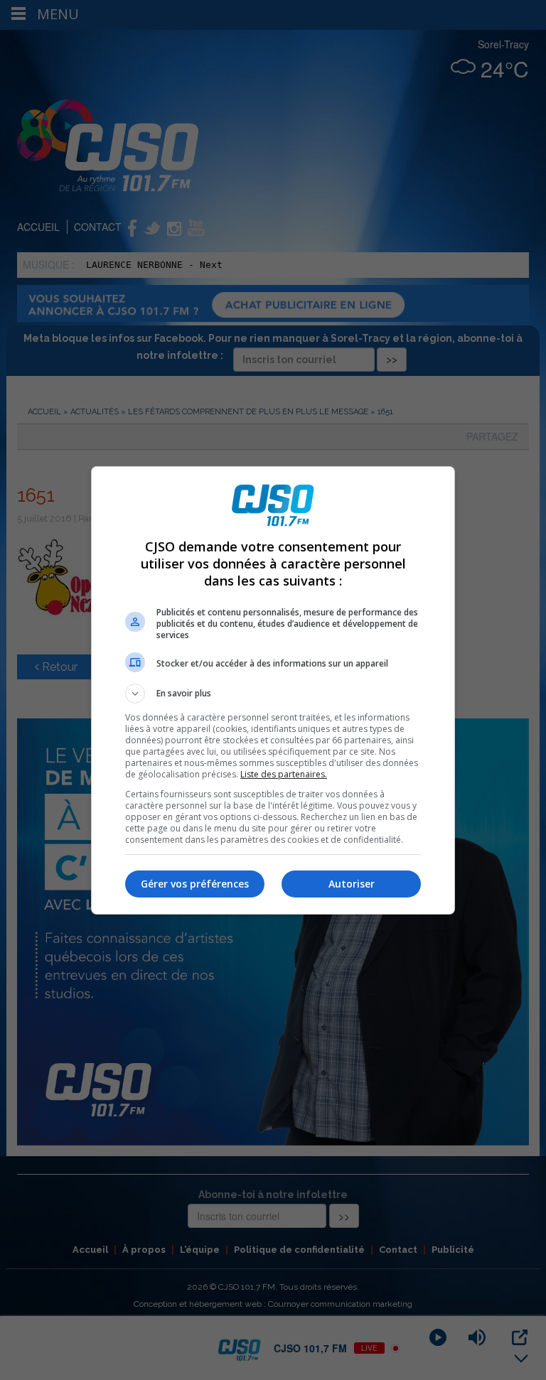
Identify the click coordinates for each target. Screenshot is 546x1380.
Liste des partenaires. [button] (283, 774)
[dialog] (273, 690)
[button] (273, 694)
